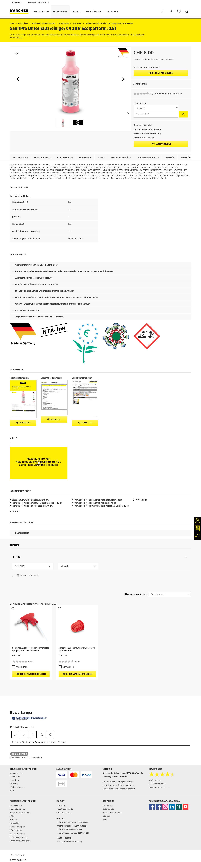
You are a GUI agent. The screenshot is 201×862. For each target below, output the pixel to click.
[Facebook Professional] (159, 807)
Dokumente (85, 157)
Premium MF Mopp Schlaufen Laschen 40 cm (32, 506)
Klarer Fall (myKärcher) (20, 812)
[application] (38, 463)
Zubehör (170, 157)
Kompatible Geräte (121, 157)
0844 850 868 (80, 826)
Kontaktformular (161, 144)
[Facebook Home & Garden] (152, 807)
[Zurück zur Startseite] (20, 11)
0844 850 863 (83, 822)
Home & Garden (41, 11)
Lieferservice (15, 777)
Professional (60, 11)
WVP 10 (15, 512)
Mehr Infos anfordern (161, 73)
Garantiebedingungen (112, 812)
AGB (12, 791)
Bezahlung (14, 780)
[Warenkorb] (187, 12)
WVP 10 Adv (141, 500)
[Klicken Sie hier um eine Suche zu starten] (183, 114)
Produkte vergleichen (137, 594)
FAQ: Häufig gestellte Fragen (147, 129)
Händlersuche (16, 805)
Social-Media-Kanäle (19, 837)
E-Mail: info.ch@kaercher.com (147, 133)
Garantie (14, 784)
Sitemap (106, 816)
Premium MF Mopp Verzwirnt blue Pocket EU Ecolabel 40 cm (101, 506)
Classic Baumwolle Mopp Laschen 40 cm (30, 500)
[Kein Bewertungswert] (142, 94)
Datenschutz (108, 809)
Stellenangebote (17, 834)
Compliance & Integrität (20, 841)
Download (24, 423)
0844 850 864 (76, 829)
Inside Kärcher (94, 11)
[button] (17, 78)
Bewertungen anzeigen (159, 787)
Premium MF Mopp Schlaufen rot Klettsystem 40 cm (98, 500)
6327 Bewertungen (157, 784)
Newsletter (15, 823)
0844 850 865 (65, 838)
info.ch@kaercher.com (72, 841)
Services (76, 11)
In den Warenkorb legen (32, 674)
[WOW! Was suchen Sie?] (163, 12)
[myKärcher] (171, 12)
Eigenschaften (65, 157)
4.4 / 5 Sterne (154, 780)
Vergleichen (141, 84)
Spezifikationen (42, 157)
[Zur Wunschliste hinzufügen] (16, 53)
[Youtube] (185, 807)
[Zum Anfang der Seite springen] (194, 856)
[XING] (179, 807)
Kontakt (13, 819)
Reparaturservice (17, 809)
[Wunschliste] (179, 11)
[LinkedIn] (172, 807)
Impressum (108, 805)
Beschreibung (20, 157)
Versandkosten (16, 773)
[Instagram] (165, 807)
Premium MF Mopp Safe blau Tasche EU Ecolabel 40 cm (37, 503)
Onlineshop (112, 11)
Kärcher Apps (16, 830)
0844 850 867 (83, 833)
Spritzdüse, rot (65, 650)
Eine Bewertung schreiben (168, 93)
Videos (101, 157)
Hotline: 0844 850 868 (144, 138)
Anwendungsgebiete (148, 157)
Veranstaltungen (17, 826)
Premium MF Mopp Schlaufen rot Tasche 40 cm (95, 503)
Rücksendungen (17, 787)
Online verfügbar (29, 575)
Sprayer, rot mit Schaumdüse (25, 650)
